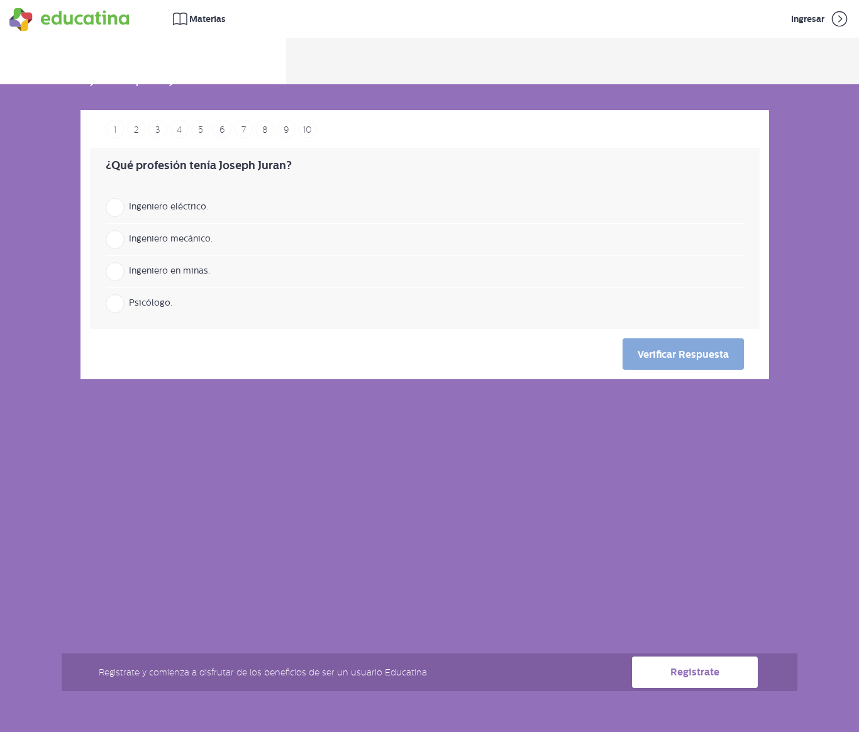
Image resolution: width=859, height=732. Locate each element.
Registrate (694, 672)
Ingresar (808, 19)
